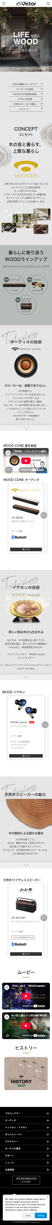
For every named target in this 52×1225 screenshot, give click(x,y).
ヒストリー (25, 109)
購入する (26, 549)
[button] (8, 515)
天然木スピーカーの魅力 (24, 104)
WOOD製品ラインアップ (25, 84)
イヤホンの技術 (24, 99)
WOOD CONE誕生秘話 (24, 94)
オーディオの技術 (25, 89)
